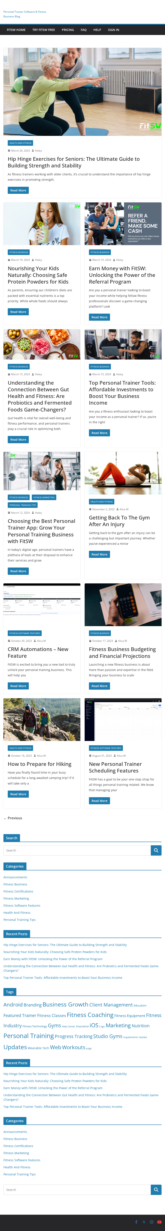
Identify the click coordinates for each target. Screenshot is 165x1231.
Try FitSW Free (43, 30)
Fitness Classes (51, 1015)
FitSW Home (16, 30)
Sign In (113, 30)
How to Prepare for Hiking (39, 763)
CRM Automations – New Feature (38, 652)
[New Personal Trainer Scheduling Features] (123, 719)
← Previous (12, 818)
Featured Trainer (19, 1015)
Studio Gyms (107, 1036)
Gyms (54, 1025)
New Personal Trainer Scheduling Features (115, 767)
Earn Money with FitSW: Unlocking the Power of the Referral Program (122, 275)
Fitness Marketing (44, 497)
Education (140, 1005)
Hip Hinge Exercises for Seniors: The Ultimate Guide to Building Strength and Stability (74, 162)
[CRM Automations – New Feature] (41, 604)
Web (55, 1047)
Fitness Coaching (90, 1015)
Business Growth (66, 1004)
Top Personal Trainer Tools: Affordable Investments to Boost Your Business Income (122, 392)
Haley (38, 150)
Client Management (111, 1004)
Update (143, 1037)
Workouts (73, 1047)
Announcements (15, 877)
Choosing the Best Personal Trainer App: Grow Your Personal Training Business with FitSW (41, 531)
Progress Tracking (73, 1036)
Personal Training (28, 1035)
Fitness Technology (35, 1026)
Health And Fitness (20, 142)
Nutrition (141, 1026)
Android (13, 1004)
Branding (33, 1005)
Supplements (130, 1037)
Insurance (82, 1026)
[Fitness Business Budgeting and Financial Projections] (123, 604)
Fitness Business (18, 252)
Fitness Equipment (129, 1015)
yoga (89, 1048)
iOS (94, 1025)
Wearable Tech (38, 1048)
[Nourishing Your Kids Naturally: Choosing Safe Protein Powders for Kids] (41, 223)
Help (97, 30)
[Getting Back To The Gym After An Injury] (123, 473)
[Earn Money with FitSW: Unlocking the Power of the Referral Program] (123, 223)
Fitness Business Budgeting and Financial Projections (122, 652)
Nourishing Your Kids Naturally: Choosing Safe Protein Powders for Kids (38, 275)
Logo (102, 1026)
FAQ (84, 30)
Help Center (68, 1026)
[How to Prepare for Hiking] (41, 719)
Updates (15, 1047)
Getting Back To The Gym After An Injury (119, 521)
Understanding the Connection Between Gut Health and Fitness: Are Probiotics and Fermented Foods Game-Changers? (40, 396)
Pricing (68, 30)
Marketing (118, 1025)
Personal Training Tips (22, 505)
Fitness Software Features (24, 633)
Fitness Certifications (18, 891)
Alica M (124, 509)
